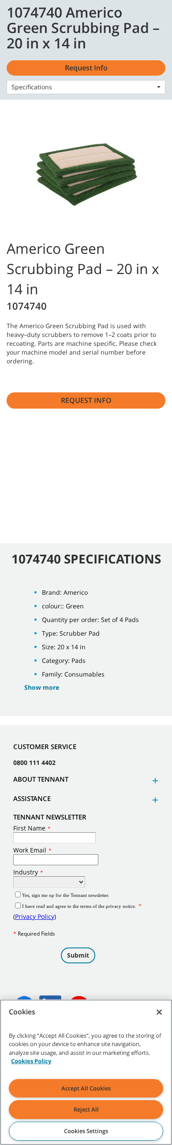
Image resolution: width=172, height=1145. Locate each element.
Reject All (86, 1109)
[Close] (159, 1012)
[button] (154, 781)
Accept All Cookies (86, 1088)
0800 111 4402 (34, 762)
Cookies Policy (31, 1061)
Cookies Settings (86, 1131)
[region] (86, 1072)
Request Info (86, 400)
